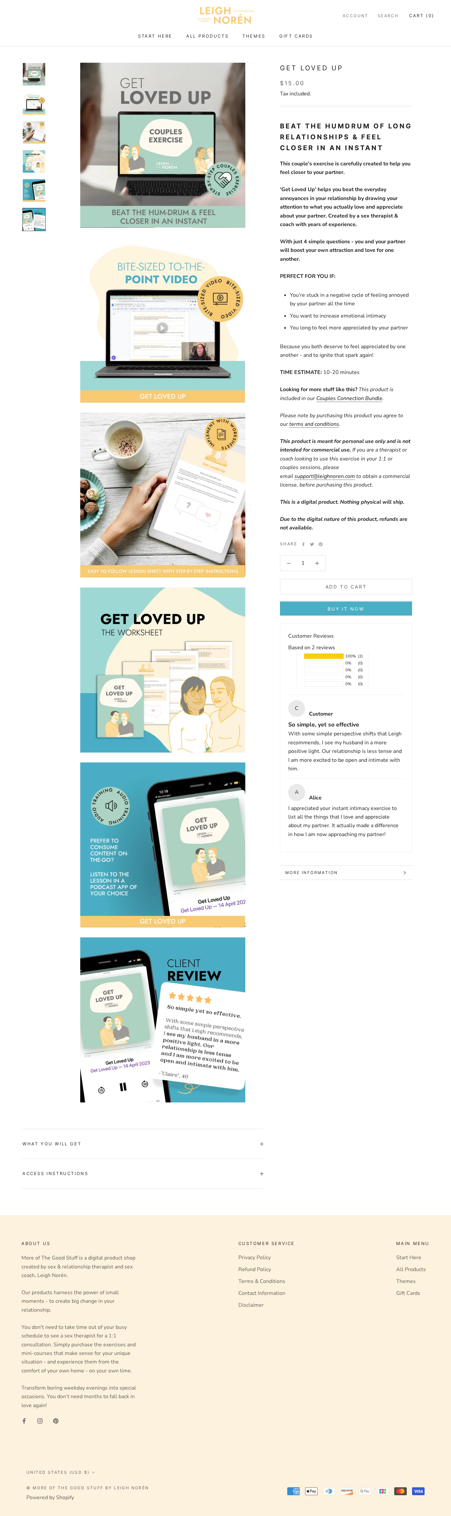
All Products (207, 36)
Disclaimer (251, 1305)
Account (355, 15)
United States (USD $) (57, 1472)
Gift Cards (296, 36)
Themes (253, 36)
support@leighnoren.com (325, 476)
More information (311, 872)
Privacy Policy (254, 1257)
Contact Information (261, 1293)
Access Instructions (55, 1173)
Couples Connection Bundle (349, 398)
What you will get (51, 1143)
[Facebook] (303, 544)
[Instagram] (40, 1420)
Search (388, 15)
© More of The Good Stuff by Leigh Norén (87, 1487)
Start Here (155, 36)
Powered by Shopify (50, 1497)
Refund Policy (254, 1269)
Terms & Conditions (261, 1281)
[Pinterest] (321, 544)
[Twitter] (312, 544)
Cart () (421, 15)
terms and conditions (314, 424)
